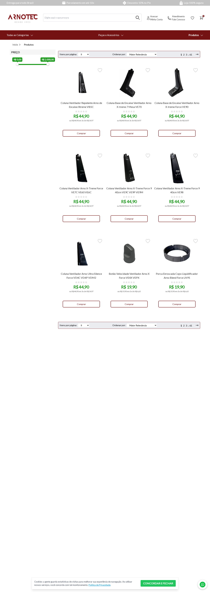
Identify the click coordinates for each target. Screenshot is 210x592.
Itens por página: (68, 54)
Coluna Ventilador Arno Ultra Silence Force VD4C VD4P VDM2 (81, 275)
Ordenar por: (119, 54)
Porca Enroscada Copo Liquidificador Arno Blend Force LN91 (177, 275)
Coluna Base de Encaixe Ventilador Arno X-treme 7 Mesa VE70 (129, 104)
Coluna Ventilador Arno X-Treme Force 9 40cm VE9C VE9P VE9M (129, 190)
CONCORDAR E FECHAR (158, 583)
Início (15, 44)
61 (190, 54)
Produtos (29, 44)
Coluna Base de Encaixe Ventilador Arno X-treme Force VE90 (177, 104)
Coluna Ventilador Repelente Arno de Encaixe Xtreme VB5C (81, 104)
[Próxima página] (196, 54)
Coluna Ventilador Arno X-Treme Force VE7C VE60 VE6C (81, 190)
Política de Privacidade (99, 585)
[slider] (17, 64)
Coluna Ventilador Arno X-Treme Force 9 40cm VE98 (177, 190)
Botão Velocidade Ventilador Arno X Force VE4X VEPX (129, 275)
